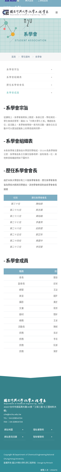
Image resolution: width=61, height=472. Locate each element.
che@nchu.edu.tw (12, 414)
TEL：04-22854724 (13, 418)
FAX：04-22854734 (13, 421)
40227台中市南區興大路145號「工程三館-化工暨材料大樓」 (30, 409)
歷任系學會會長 (15, 85)
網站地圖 (8, 429)
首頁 (13, 57)
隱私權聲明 (38, 429)
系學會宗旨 (13, 69)
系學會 (38, 57)
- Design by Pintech (44, 463)
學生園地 (25, 57)
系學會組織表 (14, 77)
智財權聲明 (38, 437)
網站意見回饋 (10, 437)
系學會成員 (13, 92)
